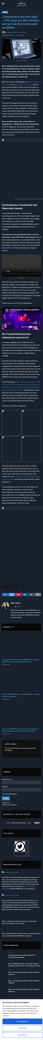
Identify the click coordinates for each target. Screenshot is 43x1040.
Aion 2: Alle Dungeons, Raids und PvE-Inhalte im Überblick (24, 973)
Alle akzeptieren (22, 1021)
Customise (22, 1028)
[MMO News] (21, 3)
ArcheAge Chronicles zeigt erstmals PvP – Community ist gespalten (22, 956)
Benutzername (7, 779)
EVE (4, 587)
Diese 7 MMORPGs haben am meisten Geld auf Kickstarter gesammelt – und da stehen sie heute (24, 965)
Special (5, 12)
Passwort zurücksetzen (9, 805)
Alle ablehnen (22, 1035)
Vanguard (20, 587)
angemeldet (15, 748)
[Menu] (3, 3)
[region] (21, 1019)
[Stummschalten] (33, 823)
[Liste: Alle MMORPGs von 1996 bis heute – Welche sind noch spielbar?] (21, 680)
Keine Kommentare (9, 35)
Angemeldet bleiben (10, 794)
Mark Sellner (13, 32)
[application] (21, 823)
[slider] (37, 822)
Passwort (5, 786)
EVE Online (11, 587)
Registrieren (6, 803)
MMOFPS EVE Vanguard (25, 84)
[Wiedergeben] (5, 823)
